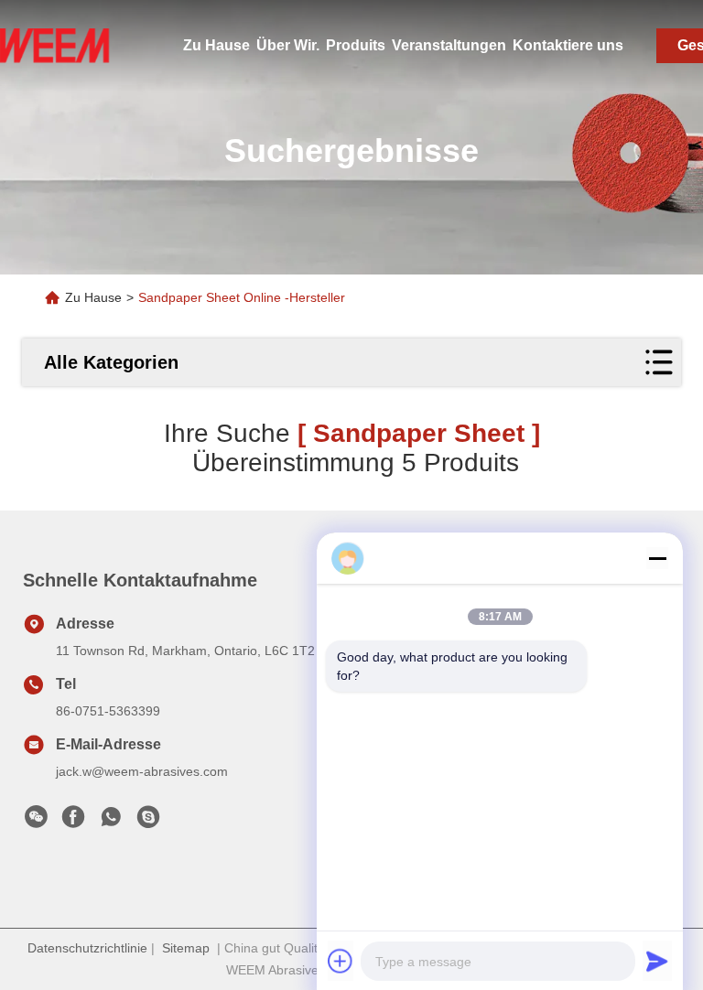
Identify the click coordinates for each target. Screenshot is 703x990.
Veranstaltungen (449, 45)
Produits (355, 45)
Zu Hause (216, 45)
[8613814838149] (111, 821)
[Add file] (340, 961)
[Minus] (657, 558)
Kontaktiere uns (568, 45)
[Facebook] (73, 821)
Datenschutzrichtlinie (87, 948)
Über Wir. (287, 45)
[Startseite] (55, 45)
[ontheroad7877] (148, 821)
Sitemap (186, 948)
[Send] (657, 961)
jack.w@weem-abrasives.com (142, 771)
